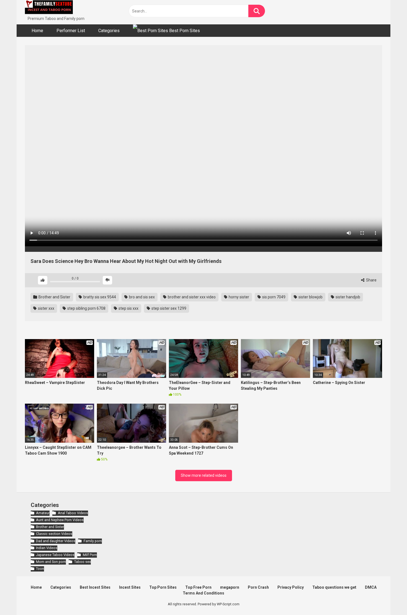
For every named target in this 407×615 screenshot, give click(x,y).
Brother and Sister (54, 297)
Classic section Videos (54, 534)
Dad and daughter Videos (55, 541)
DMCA (371, 587)
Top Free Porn (198, 587)
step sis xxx (128, 308)
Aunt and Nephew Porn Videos (60, 520)
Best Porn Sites (184, 30)
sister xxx (45, 308)
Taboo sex (82, 562)
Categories (109, 30)
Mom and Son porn (51, 562)
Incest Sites (130, 587)
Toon (40, 569)
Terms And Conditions (203, 593)
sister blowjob (310, 297)
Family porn (93, 541)
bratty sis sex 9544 (99, 297)
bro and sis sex (141, 297)
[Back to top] (388, 598)
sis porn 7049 (273, 297)
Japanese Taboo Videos (55, 555)
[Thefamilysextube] (49, 8)
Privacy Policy (290, 587)
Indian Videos (46, 548)
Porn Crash (258, 587)
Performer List (70, 30)
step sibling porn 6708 (85, 308)
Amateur (43, 513)
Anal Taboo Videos (73, 513)
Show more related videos (203, 475)
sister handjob (347, 297)
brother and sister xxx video (191, 297)
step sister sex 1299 (168, 308)
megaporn (229, 587)
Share (371, 280)
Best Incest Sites (95, 587)
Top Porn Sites (163, 587)
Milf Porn (90, 555)
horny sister (238, 297)
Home (37, 30)
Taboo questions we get (334, 587)
